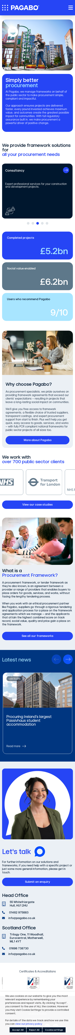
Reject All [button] (34, 1030)
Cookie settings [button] (54, 1030)
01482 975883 (18, 912)
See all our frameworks (37, 636)
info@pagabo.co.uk (21, 918)
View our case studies (37, 504)
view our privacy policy (28, 1023)
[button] (28, 223)
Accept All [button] (18, 1030)
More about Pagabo (37, 440)
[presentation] (56, 659)
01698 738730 (18, 948)
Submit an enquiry (37, 881)
